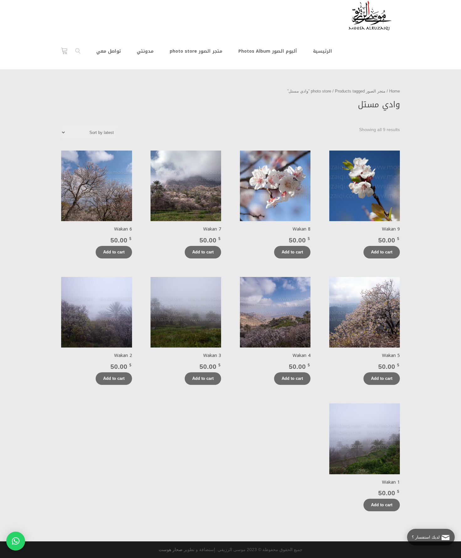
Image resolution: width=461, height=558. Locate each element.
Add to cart (381, 252)
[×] (15, 541)
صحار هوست (171, 549)
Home (394, 91)
